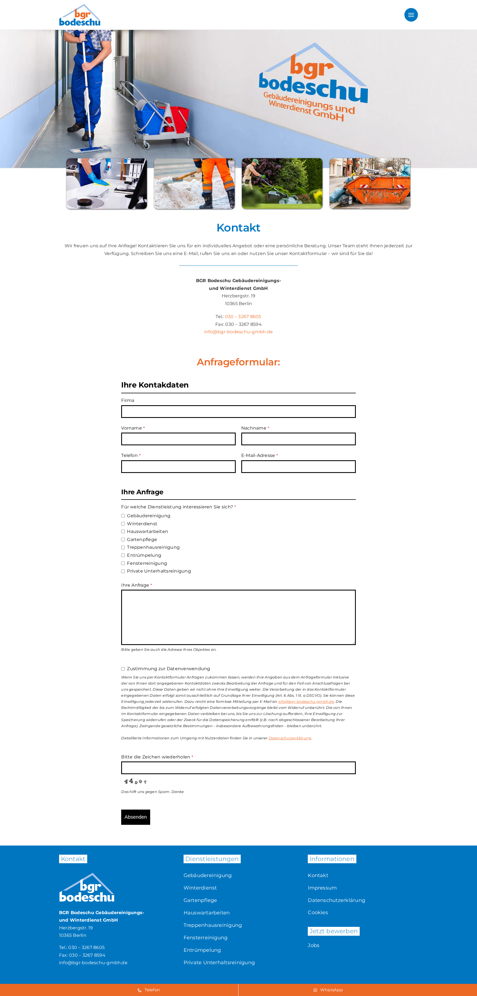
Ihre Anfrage (136, 585)
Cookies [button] (318, 912)
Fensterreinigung (206, 938)
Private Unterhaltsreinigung (219, 962)
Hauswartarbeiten (207, 913)
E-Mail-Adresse (259, 455)
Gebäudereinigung (208, 875)
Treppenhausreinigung (213, 925)
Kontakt (318, 875)
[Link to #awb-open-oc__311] (411, 15)
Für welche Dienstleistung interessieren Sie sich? (178, 506)
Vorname (133, 428)
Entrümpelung (202, 950)
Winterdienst (200, 888)
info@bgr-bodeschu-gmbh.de (238, 331)
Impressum (322, 888)
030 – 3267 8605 (243, 316)
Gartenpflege (200, 900)
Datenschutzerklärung (336, 900)
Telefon (131, 455)
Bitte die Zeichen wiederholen (157, 757)
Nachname (255, 428)
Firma (127, 400)
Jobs (313, 945)
